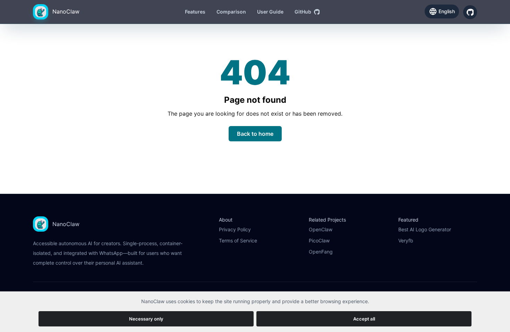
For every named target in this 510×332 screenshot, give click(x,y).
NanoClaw (65, 11)
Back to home (255, 133)
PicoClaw (319, 240)
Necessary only (146, 319)
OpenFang (321, 252)
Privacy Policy (235, 229)
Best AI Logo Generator (424, 229)
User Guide (270, 12)
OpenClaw (320, 229)
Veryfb (405, 240)
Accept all (364, 319)
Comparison (231, 12)
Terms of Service (238, 240)
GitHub (303, 12)
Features (195, 12)
